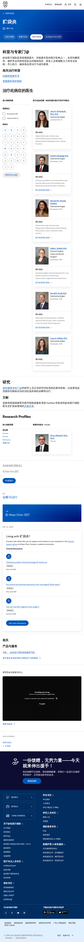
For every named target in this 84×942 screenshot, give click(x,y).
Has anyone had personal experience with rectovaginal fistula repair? (33, 584)
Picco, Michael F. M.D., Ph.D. (59, 436)
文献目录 (29, 406)
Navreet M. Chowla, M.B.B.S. (58, 202)
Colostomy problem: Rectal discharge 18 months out (26, 562)
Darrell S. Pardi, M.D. (58, 293)
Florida (5, 436)
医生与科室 (36, 37)
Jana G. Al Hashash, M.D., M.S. (58, 112)
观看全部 (6, 443)
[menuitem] (9, 36)
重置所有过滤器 (11, 175)
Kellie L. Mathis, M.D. (58, 248)
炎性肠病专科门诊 (12, 387)
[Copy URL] (56, 698)
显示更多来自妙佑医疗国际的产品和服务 (20, 658)
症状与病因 (9, 37)
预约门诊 (9, 28)
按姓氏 (5, 124)
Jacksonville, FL (12, 118)
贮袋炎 (10, 21)
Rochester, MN (12, 114)
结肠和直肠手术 (11, 76)
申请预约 (9, 480)
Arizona (5, 433)
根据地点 (6, 108)
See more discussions (17, 623)
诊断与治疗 (23, 37)
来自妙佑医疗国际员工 (12, 465)
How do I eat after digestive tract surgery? (22, 607)
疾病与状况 (9, 13)
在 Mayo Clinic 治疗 (53, 37)
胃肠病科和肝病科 (12, 81)
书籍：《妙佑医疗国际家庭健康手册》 (19, 652)
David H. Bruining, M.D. (59, 156)
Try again (42, 704)
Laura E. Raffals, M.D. (58, 338)
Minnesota (6, 440)
